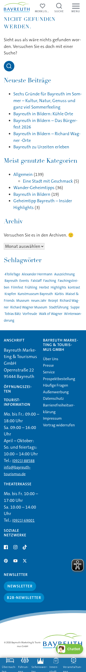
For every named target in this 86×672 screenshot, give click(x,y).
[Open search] (9, 66)
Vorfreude (29, 314)
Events (24, 280)
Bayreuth (11, 280)
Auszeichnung (64, 274)
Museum (22, 300)
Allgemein (23, 174)
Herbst (44, 287)
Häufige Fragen (55, 385)
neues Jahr (38, 300)
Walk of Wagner (50, 314)
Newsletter (19, 586)
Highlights (58, 287)
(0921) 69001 (23, 520)
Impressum (52, 418)
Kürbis (59, 294)
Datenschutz (53, 398)
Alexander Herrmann (37, 274)
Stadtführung (59, 307)
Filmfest (17, 287)
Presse (48, 365)
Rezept (53, 300)
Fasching (49, 280)
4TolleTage (12, 274)
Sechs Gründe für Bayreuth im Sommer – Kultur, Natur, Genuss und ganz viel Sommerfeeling (47, 100)
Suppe (74, 307)
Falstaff (36, 280)
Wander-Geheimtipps (33, 188)
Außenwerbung (56, 391)
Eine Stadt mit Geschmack (48, 181)
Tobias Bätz (13, 314)
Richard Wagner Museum (28, 307)
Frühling (31, 287)
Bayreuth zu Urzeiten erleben (41, 147)
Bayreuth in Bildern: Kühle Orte (43, 114)
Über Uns (50, 358)
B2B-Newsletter (24, 597)
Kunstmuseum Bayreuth (35, 294)
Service (49, 372)
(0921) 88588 (23, 460)
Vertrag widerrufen (59, 425)
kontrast (74, 287)
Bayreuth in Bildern (31, 194)
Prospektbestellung (59, 378)
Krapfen (10, 294)
